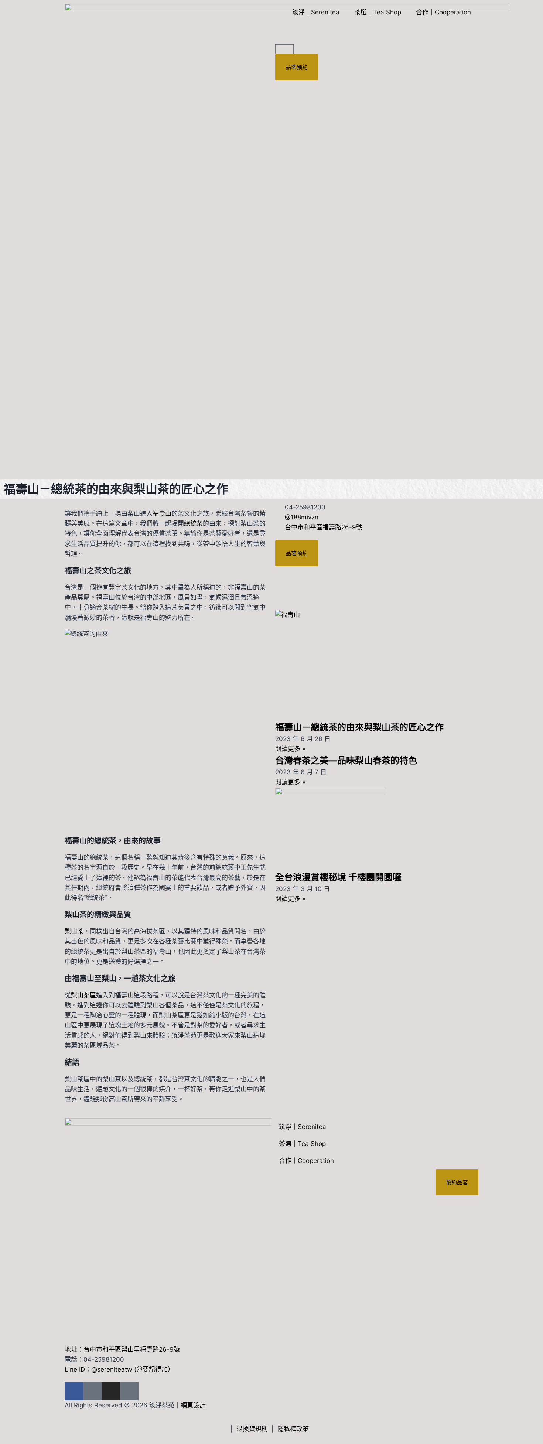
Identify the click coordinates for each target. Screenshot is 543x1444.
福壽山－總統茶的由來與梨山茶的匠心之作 (359, 727)
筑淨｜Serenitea (315, 12)
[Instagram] (111, 1391)
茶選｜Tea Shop (377, 12)
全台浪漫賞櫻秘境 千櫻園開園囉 (338, 877)
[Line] (92, 1391)
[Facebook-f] (74, 1391)
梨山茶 (74, 931)
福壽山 (162, 513)
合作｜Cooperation (443, 12)
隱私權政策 (293, 1429)
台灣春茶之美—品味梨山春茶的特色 (346, 760)
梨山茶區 (83, 995)
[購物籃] (284, 49)
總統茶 (193, 523)
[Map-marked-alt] (129, 1391)
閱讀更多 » (290, 748)
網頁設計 (193, 1405)
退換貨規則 (252, 1429)
